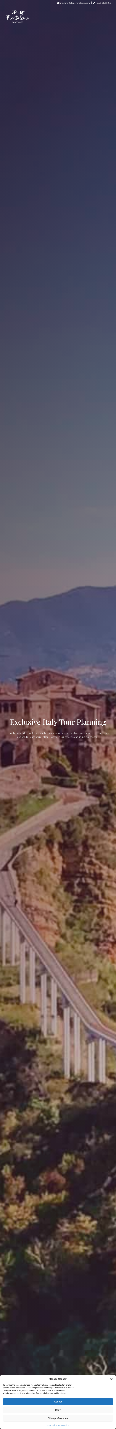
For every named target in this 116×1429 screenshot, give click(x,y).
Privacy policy (63, 1425)
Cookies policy (51, 1425)
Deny (58, 1409)
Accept (58, 1401)
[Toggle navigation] (105, 16)
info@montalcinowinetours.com (75, 3)
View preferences (58, 1418)
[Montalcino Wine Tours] (17, 16)
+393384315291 (103, 3)
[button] (111, 1378)
